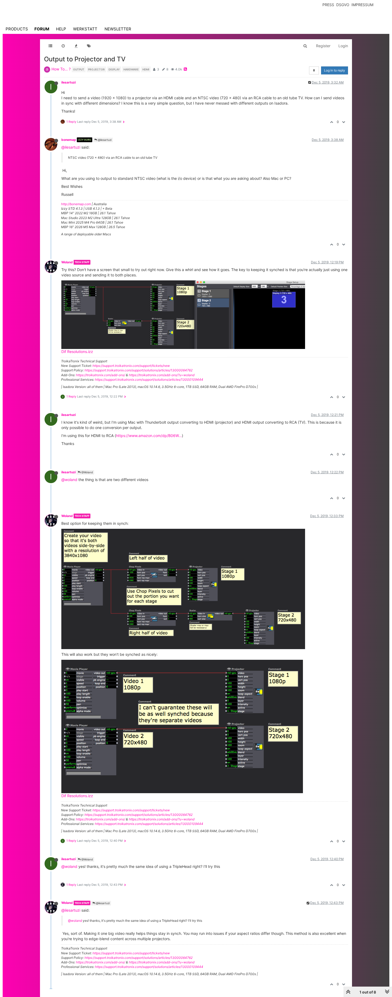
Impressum (362, 4)
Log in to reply (334, 70)
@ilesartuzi (104, 139)
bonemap (68, 140)
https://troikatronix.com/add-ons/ (100, 375)
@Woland (87, 472)
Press (328, 4)
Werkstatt (85, 28)
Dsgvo (342, 4)
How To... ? (61, 69)
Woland (67, 262)
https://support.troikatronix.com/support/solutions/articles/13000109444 (149, 380)
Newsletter (118, 28)
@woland (69, 479)
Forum (41, 28)
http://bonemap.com (76, 204)
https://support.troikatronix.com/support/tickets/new (131, 366)
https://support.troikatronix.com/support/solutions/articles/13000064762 (139, 370)
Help (61, 28)
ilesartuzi (68, 82)
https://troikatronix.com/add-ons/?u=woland (161, 375)
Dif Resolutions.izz (77, 351)
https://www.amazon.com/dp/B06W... (149, 435)
